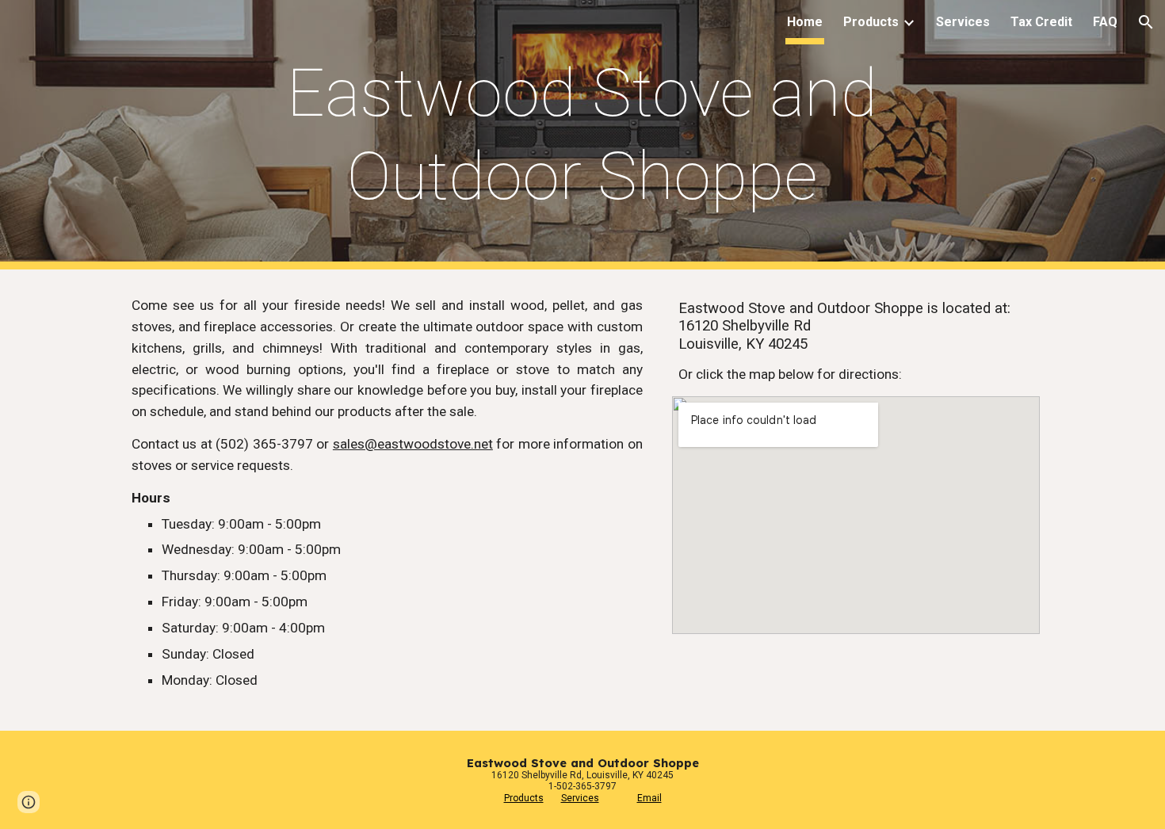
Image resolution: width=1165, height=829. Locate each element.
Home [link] (805, 21)
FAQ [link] (1105, 21)
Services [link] (963, 21)
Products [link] (871, 21)
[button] (1146, 22)
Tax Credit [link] (1041, 21)
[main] (582, 134)
